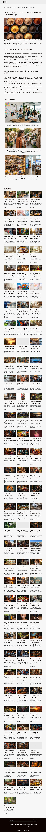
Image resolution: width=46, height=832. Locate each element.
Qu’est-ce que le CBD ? (35, 715)
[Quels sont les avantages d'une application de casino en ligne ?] (23, 488)
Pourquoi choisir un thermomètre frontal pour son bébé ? (35, 569)
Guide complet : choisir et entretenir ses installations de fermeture (23, 312)
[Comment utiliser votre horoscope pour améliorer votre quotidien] (36, 323)
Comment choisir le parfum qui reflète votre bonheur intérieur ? (23, 220)
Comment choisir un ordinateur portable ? (22, 679)
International (18, 824)
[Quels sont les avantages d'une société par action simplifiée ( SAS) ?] (10, 488)
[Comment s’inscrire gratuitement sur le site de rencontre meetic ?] (36, 433)
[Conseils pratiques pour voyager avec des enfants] (36, 378)
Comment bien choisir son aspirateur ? (8, 642)
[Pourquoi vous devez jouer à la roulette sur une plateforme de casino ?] (10, 690)
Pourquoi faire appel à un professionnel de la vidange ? (36, 532)
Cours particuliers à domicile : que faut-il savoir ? (22, 477)
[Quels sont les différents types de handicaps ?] (10, 580)
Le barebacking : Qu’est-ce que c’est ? (22, 348)
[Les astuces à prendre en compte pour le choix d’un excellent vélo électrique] (23, 745)
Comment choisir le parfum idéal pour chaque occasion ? (36, 220)
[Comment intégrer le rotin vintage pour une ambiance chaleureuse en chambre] (36, 304)
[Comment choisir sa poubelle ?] (10, 617)
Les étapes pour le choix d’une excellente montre (35, 697)
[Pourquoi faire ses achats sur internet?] (23, 763)
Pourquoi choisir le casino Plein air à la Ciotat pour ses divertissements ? (9, 459)
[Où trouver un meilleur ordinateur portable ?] (10, 653)
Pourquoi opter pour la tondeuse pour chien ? (23, 587)
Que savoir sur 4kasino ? (34, 733)
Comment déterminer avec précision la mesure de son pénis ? (36, 753)
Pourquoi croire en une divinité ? (22, 715)
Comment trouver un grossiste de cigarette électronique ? (9, 753)
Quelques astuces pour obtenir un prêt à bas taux (22, 513)
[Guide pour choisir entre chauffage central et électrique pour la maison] (10, 268)
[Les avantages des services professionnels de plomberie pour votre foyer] (10, 304)
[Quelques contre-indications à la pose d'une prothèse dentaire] (36, 598)
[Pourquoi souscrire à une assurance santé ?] (23, 727)
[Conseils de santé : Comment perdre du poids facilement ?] (23, 598)
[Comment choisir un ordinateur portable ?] (23, 672)
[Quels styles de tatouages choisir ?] (23, 396)
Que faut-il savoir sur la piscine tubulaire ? (35, 366)
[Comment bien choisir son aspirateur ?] (10, 635)
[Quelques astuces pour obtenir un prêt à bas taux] (23, 506)
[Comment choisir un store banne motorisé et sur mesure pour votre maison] (10, 323)
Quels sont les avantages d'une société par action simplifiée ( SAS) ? (9, 496)
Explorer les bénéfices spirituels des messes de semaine (23, 275)
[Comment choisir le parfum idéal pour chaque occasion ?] (36, 212)
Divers (8, 7)
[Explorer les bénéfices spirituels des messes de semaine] (23, 268)
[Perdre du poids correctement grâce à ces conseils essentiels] (10, 782)
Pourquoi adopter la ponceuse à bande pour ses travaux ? (9, 513)
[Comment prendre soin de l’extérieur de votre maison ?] (23, 415)
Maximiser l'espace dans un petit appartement (9, 256)
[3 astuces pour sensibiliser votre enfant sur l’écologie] (10, 800)
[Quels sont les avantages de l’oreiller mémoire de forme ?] (10, 378)
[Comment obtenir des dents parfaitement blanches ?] (23, 617)
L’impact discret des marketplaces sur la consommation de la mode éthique (23, 150)
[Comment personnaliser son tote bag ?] (36, 451)
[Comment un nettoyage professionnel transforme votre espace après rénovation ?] (36, 249)
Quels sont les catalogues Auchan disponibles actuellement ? (22, 441)
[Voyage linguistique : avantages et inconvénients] (36, 635)
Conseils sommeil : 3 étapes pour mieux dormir (22, 697)
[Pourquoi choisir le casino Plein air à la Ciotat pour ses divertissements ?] (10, 451)
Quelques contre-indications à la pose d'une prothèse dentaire (35, 606)
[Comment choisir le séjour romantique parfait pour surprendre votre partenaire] (10, 341)
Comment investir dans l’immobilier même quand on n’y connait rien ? (36, 404)
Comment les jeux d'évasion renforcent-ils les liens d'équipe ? (35, 202)
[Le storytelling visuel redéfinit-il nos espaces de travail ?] (23, 112)
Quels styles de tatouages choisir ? (22, 402)
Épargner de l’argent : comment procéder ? (9, 679)
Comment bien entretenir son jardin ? (21, 642)
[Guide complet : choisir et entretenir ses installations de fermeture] (23, 304)
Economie (12, 824)
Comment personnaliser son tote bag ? (35, 458)
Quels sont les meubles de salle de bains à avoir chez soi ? (10, 404)
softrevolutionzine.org (32, 65)
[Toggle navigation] (5, 2)
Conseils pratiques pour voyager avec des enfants (35, 385)
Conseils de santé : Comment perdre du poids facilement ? (23, 606)
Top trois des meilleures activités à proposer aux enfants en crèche (22, 532)
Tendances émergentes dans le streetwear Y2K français (23, 385)
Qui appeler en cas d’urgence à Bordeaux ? (22, 550)
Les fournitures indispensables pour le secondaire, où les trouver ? (35, 771)
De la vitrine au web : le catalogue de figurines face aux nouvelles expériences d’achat (23, 177)
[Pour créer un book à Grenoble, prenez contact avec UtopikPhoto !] (10, 231)
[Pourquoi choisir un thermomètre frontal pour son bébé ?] (36, 561)
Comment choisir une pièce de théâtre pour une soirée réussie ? (9, 202)
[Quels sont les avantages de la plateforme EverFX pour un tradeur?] (23, 782)
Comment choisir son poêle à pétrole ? (35, 660)
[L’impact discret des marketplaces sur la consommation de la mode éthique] (23, 138)
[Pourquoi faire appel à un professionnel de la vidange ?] (36, 525)
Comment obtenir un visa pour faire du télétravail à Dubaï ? (35, 551)
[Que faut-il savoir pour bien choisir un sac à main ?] (23, 451)
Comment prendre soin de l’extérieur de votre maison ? (22, 422)
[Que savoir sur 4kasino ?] (36, 727)
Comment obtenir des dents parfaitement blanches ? (22, 624)
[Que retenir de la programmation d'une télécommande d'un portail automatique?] (10, 763)
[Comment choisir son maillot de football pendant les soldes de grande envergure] (23, 323)
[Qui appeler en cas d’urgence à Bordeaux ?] (23, 543)
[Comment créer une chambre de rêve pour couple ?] (36, 506)
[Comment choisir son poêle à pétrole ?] (36, 653)
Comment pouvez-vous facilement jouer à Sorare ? (9, 366)
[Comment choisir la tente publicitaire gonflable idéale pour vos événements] (23, 286)
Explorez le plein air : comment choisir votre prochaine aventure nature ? (23, 239)
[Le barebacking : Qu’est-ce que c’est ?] (23, 341)
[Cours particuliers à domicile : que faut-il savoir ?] (23, 470)
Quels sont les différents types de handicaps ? (9, 587)
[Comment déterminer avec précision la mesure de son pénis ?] (36, 745)
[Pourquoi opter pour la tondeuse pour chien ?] (23, 580)
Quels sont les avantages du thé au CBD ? (9, 715)
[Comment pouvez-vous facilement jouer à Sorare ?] (10, 359)
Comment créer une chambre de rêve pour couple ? (36, 513)
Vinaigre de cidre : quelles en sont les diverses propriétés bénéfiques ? (35, 790)
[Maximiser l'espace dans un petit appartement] (10, 249)
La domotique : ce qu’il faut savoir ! (35, 347)
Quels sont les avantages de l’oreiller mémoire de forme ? (9, 385)
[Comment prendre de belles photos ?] (36, 672)
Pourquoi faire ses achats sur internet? (23, 770)
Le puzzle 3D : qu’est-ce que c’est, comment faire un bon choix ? (22, 367)
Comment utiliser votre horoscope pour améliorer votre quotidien (35, 330)
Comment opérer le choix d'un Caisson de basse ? (9, 605)
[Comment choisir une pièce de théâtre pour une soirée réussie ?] (10, 194)
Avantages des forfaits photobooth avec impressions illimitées (9, 220)
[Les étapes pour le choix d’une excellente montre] (36, 690)
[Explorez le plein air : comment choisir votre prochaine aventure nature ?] (23, 231)
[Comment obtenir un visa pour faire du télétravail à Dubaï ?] (36, 543)
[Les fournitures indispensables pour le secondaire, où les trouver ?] (36, 763)
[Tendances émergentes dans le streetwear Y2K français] (23, 378)
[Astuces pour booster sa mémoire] (10, 470)
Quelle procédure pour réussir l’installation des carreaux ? (22, 661)
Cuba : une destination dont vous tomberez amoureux (35, 477)
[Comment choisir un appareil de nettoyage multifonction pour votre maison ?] (36, 231)
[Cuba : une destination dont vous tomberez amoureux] (36, 470)
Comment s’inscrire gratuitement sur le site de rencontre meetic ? (35, 441)
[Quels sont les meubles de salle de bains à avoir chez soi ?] (10, 396)
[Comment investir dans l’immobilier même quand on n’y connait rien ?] (36, 396)
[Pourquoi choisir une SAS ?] (23, 561)
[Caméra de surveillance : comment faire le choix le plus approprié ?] (10, 525)
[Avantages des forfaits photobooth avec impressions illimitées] (10, 212)
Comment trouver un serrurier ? (35, 494)
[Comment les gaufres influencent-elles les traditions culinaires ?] (23, 249)
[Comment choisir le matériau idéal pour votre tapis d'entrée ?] (23, 194)
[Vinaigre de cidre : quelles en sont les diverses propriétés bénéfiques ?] (36, 782)
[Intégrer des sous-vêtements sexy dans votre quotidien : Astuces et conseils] (10, 286)
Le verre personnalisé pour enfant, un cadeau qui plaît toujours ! (35, 294)
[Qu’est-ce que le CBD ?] (36, 708)
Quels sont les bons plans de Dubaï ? (36, 421)
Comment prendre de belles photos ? (35, 678)
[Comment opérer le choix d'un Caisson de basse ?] (10, 598)
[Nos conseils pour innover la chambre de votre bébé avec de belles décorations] (36, 580)
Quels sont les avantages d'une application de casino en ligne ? (22, 496)
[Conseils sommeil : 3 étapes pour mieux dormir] (23, 690)
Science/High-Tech (29, 825)
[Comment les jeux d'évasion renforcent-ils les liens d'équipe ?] (36, 194)
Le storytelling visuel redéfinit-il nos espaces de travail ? (23, 124)
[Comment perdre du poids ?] (36, 617)
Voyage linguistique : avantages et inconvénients (36, 642)
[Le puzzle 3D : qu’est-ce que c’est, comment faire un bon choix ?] (23, 359)
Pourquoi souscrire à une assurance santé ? (22, 734)
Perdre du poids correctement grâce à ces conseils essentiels (10, 790)
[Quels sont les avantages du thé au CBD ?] (10, 708)
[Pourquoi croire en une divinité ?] (23, 708)
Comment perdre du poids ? (35, 623)
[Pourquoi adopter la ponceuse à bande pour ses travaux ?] (10, 506)
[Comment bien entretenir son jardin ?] (23, 635)
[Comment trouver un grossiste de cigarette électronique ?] (10, 745)
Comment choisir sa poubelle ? (10, 623)
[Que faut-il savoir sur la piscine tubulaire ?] (36, 359)
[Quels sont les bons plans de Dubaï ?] (36, 415)
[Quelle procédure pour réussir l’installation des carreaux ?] (23, 653)
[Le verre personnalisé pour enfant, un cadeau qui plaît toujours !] (36, 286)
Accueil (4, 7)
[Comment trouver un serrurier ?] (36, 488)
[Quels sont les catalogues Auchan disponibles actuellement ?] (23, 433)
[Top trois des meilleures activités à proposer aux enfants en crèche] (23, 525)
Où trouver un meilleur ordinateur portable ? (9, 660)
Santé (23, 824)
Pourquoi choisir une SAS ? (22, 568)
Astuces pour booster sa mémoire (10, 476)
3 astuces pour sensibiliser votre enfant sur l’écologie (9, 808)
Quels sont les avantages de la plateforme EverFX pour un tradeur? (22, 790)
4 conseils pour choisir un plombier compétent (9, 440)
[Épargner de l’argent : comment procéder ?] (10, 672)
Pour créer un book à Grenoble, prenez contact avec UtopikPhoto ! (9, 239)
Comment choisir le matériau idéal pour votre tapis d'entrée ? (23, 202)
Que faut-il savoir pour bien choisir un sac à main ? (23, 458)
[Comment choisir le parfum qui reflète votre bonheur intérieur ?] (23, 212)
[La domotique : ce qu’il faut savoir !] (36, 341)
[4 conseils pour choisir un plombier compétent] (10, 433)
